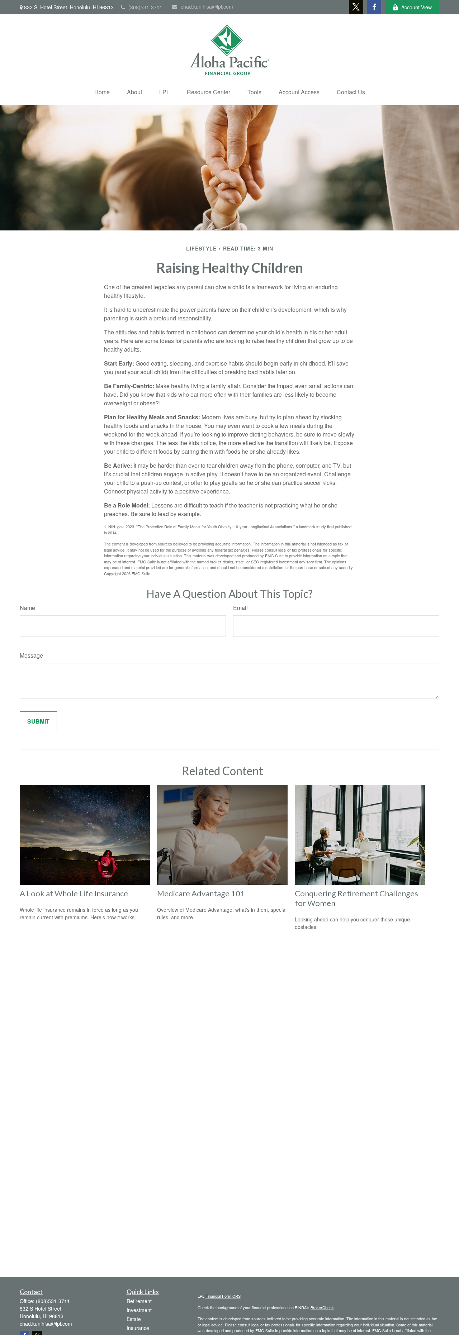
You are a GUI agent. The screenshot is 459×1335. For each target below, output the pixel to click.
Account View (416, 7)
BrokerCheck (322, 1307)
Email (240, 608)
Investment (139, 1309)
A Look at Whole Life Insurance (74, 893)
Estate (134, 1318)
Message (31, 655)
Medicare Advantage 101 (201, 893)
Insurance (138, 1327)
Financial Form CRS (223, 1296)
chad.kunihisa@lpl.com (207, 6)
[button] (102, 92)
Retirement (139, 1301)
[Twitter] (356, 7)
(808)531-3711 (145, 7)
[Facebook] (374, 7)
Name (27, 608)
